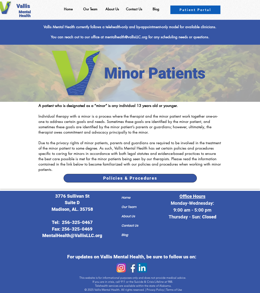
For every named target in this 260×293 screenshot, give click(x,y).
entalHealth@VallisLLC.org (74, 235)
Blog (124, 235)
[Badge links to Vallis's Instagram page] (121, 267)
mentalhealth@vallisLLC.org (126, 37)
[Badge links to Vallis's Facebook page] (131, 267)
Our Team (128, 207)
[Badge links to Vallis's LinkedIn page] (142, 267)
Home (125, 197)
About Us (128, 216)
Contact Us (129, 225)
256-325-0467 (77, 222)
